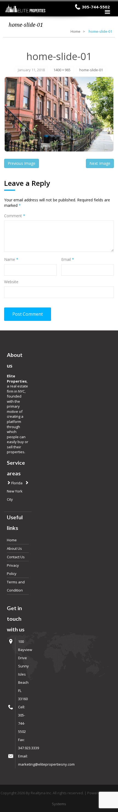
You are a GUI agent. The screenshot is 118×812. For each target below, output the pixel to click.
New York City (15, 495)
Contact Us (16, 556)
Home (75, 31)
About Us (14, 548)
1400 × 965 (62, 69)
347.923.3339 (28, 747)
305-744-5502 (96, 7)
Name (11, 259)
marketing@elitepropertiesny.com (46, 764)
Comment (14, 215)
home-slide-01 (91, 69)
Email (67, 259)
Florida (16, 482)
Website (11, 281)
